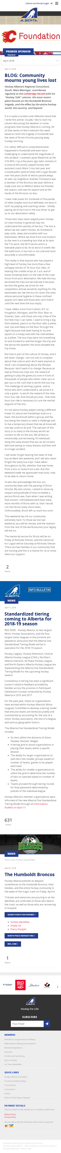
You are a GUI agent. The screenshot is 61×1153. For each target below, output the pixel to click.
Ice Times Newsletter (13, 1064)
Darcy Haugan (18, 929)
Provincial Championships (15, 1081)
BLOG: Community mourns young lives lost (30, 77)
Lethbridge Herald (34, 93)
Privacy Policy (10, 1117)
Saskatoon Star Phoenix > (22, 914)
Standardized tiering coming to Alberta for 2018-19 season (28, 619)
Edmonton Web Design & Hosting (17, 1143)
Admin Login (26, 1148)
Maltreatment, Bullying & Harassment (20, 1043)
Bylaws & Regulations (13, 1047)
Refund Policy (10, 1114)
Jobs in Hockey (10, 1060)
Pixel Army (38, 1143)
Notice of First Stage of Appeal (17, 1097)
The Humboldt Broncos (30, 874)
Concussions (9, 1089)
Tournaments (10, 1085)
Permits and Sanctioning (14, 1056)
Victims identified (20, 922)
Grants (7, 1093)
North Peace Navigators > (21, 935)
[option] (18, 985)
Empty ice (16, 925)
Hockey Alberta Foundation (15, 1077)
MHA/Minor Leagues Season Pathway (19, 1039)
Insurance (8, 1052)
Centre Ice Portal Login (37, 3)
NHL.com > (13, 944)
